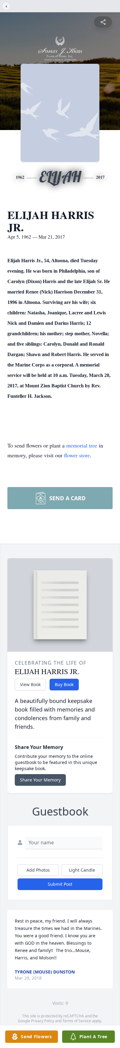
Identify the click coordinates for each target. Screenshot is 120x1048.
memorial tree (81, 445)
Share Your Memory (40, 780)
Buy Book (64, 684)
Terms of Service (76, 1020)
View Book (30, 684)
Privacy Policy (42, 1020)
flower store (77, 455)
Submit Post (60, 884)
